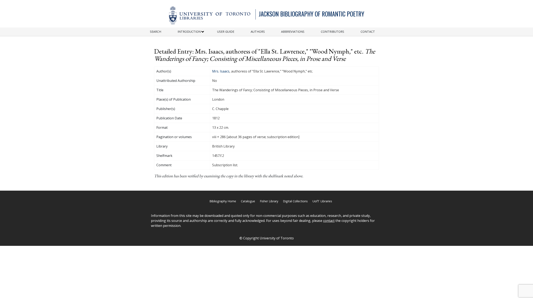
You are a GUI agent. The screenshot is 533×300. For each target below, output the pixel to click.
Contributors (332, 32)
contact (329, 220)
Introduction (189, 32)
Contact (368, 32)
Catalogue (248, 201)
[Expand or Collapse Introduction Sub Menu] (202, 31)
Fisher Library (269, 201)
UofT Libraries (322, 201)
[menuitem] (164, 32)
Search (155, 32)
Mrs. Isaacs (220, 71)
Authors (258, 32)
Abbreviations (292, 32)
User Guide (225, 32)
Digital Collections (295, 201)
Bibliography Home (222, 201)
